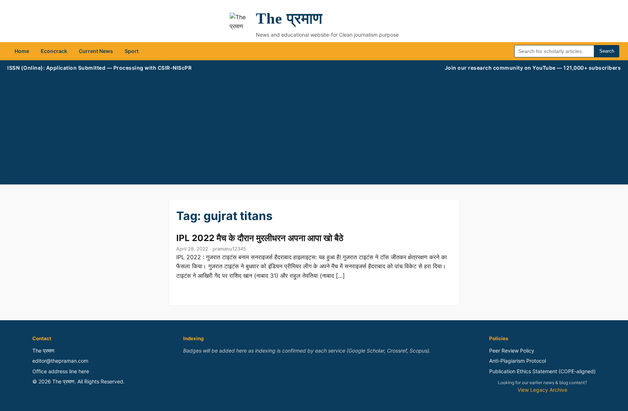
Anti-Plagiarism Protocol (517, 361)
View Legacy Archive (542, 390)
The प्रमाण (289, 18)
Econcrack (54, 51)
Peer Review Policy (511, 350)
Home (22, 51)
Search (606, 51)
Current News (96, 51)
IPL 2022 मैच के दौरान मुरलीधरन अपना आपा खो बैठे (259, 238)
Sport (131, 51)
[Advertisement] (314, 126)
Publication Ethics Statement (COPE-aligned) (542, 371)
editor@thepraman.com (60, 361)
